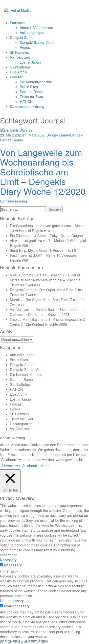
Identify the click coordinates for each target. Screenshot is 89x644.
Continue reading (13, 201)
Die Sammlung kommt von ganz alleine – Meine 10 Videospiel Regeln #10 (47, 228)
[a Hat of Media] (17, 9)
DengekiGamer (58, 135)
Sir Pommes (19, 52)
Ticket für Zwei (31, 96)
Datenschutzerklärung (27, 106)
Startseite (17, 22)
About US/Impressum (36, 27)
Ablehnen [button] (29, 465)
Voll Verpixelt (20, 57)
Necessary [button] (8, 559)
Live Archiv (18, 71)
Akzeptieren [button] (10, 465)
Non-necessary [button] (12, 600)
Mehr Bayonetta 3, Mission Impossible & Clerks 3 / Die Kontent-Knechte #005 (47, 322)
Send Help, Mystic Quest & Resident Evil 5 (43, 250)
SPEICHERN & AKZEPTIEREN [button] (24, 641)
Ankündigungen (32, 32)
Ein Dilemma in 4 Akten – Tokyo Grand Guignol (47, 235)
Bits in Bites (29, 86)
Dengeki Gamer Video (37, 42)
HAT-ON (26, 101)
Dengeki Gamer (22, 37)
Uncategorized (21, 423)
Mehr (45, 465)
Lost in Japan (30, 62)
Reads (25, 47)
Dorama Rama (31, 91)
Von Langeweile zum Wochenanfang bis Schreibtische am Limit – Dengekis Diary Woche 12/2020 (43, 171)
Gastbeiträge (20, 67)
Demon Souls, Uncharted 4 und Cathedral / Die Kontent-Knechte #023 (47, 312)
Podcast (16, 76)
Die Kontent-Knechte (36, 81)
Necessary (13, 564)
